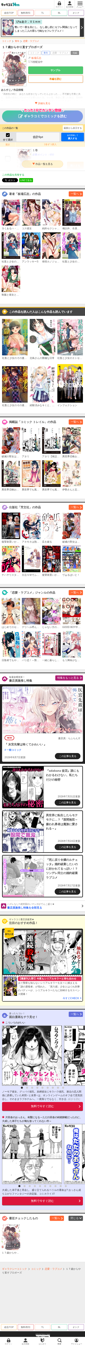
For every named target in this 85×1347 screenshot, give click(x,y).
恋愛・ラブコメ (31, 41)
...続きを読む (73, 1099)
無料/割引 (26, 13)
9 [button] (63, 1088)
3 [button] (32, 1088)
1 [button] (22, 1088)
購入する (72, 137)
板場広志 (36, 58)
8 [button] (58, 1088)
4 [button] (37, 1088)
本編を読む (55, 78)
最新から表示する (73, 128)
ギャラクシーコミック (14, 1268)
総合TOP (9, 13)
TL (42, 13)
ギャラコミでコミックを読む (45, 116)
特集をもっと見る (68, 677)
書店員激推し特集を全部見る (30, 906)
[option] (31, 1056)
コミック (6, 41)
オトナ (76, 13)
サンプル (55, 70)
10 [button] (66, 1186)
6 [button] (48, 1088)
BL (59, 13)
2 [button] (27, 1088)
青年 (17, 41)
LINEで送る (26, 180)
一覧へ (75, 193)
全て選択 (8, 139)
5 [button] (42, 1088)
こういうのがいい (15, 1022)
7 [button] (53, 1088)
